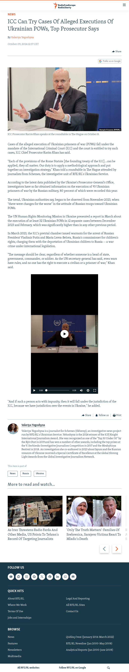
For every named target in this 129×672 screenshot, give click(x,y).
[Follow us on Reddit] (18, 576)
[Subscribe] (73, 576)
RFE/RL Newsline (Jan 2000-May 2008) (89, 643)
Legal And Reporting (78, 598)
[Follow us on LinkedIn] (57, 576)
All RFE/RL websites (28, 667)
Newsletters (15, 650)
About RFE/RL (16, 598)
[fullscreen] (94, 390)
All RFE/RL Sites (75, 605)
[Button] (116, 51)
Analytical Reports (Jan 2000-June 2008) (89, 650)
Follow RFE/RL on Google (72, 667)
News (11, 14)
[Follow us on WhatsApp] (65, 576)
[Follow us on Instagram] (26, 576)
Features (13, 643)
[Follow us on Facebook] (50, 576)
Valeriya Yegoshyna (22, 37)
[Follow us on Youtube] (11, 576)
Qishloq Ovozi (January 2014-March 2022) (90, 637)
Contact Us (72, 611)
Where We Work (17, 605)
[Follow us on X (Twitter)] (42, 576)
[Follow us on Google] (34, 576)
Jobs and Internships (19, 618)
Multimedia (14, 656)
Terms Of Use (15, 611)
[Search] (108, 668)
